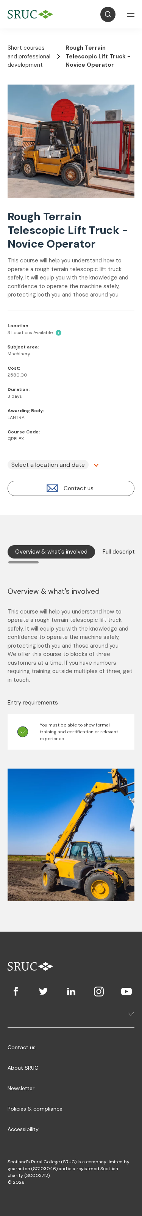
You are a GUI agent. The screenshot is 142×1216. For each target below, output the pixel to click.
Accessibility (23, 1129)
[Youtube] (126, 991)
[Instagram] (99, 991)
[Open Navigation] (130, 14)
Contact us (22, 1047)
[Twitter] (43, 991)
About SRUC (23, 1067)
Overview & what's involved (51, 551)
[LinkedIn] (71, 991)
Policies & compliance (35, 1108)
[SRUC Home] (32, 14)
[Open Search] (107, 14)
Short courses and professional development (29, 56)
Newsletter (21, 1088)
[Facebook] (16, 991)
